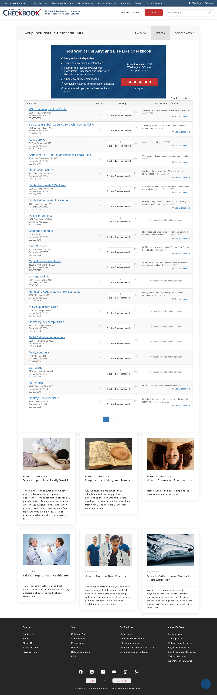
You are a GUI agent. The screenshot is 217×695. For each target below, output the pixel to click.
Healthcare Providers (62, 3)
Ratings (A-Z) (79, 634)
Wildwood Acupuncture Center (48, 109)
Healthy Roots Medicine (44, 398)
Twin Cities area (177, 656)
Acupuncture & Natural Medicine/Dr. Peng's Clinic (60, 155)
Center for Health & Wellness (47, 185)
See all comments (182, 117)
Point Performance (41, 215)
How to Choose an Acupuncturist (170, 478)
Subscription (78, 638)
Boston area (175, 634)
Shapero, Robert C (41, 230)
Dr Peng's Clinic (39, 276)
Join (153, 12)
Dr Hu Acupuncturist (41, 170)
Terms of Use (30, 647)
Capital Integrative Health (45, 261)
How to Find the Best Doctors (105, 574)
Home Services (85, 3)
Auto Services (40, 3)
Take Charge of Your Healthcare (45, 573)
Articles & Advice (184, 33)
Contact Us (29, 634)
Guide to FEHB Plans (132, 638)
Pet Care (125, 3)
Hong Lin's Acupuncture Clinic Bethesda (54, 291)
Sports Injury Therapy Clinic (46, 322)
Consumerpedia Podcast (134, 652)
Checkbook (126, 634)
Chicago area (175, 638)
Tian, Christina (38, 246)
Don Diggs (35, 367)
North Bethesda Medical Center (49, 200)
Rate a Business (80, 652)
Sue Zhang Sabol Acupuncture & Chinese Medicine (61, 124)
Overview (140, 33)
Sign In (136, 12)
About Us (28, 643)
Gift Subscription (129, 643)
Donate (125, 12)
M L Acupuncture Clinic (43, 307)
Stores (138, 3)
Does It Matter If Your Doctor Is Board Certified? (169, 576)
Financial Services (107, 3)
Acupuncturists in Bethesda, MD (53, 33)
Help (25, 638)
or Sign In (139, 88)
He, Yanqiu (36, 382)
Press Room (78, 643)
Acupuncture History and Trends (107, 478)
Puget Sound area (178, 647)
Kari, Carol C (37, 139)
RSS (73, 656)
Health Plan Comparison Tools (137, 647)
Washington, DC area (180, 661)
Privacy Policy (31, 652)
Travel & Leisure (154, 3)
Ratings (160, 33)
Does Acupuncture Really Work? (45, 478)
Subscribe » (139, 82)
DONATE (122, 680)
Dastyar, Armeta (39, 352)
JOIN (91, 680)
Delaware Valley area (180, 643)
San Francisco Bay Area (182, 652)
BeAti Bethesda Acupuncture (47, 337)
